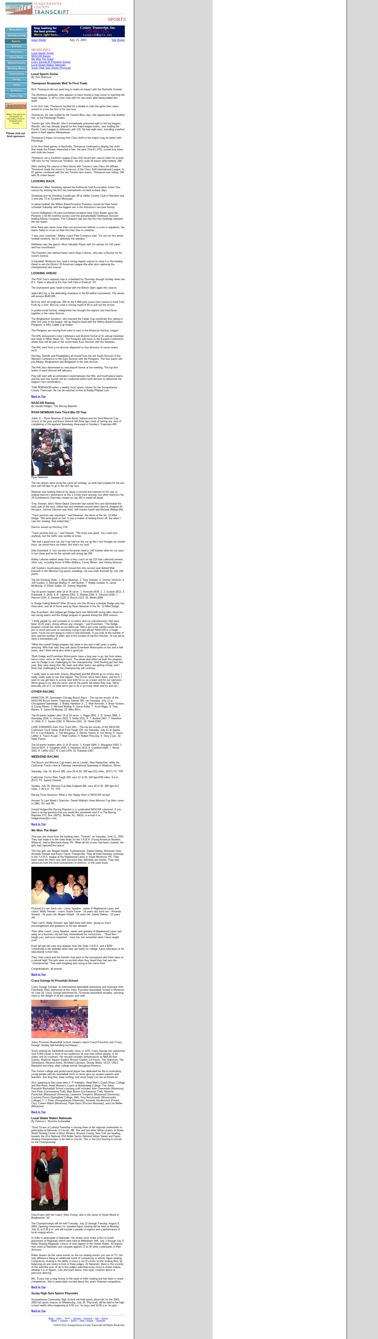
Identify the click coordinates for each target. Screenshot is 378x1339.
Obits (82, 1320)
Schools (77, 1318)
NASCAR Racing (41, 56)
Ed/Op (74, 1320)
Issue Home (38, 40)
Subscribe (100, 1320)
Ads (97, 1318)
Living (59, 1318)
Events (105, 1318)
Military (54, 1320)
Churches (88, 1318)
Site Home (118, 40)
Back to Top (38, 396)
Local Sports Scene (42, 53)
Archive (90, 1320)
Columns (64, 1320)
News (50, 1318)
